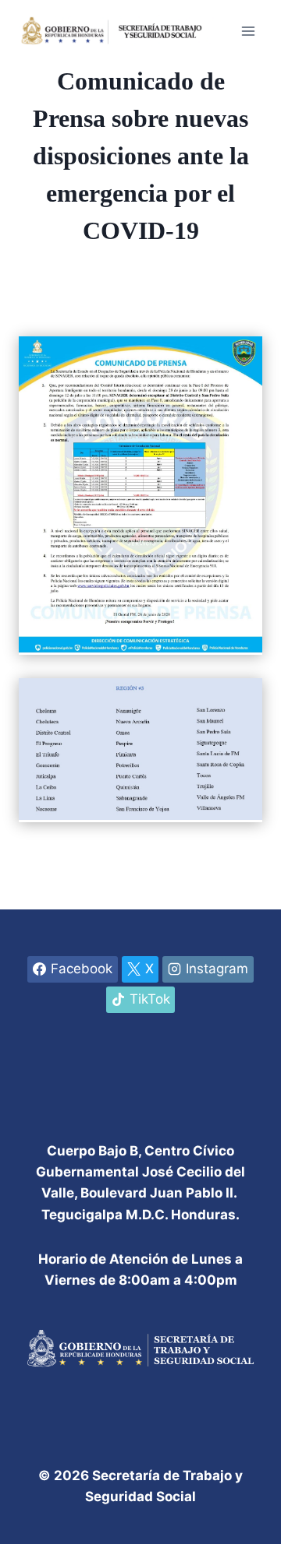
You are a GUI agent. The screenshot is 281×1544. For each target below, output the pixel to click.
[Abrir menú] (247, 31)
